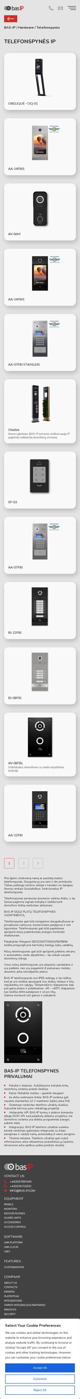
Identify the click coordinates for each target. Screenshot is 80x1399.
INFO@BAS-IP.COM (22, 1191)
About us (10, 1283)
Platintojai (11, 1296)
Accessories (12, 1222)
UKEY (7, 1251)
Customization (14, 1267)
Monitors (10, 1209)
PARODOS (10, 1309)
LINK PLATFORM (13, 1242)
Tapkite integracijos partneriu (25, 1305)
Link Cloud (11, 1247)
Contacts (10, 1287)
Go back (10, 18)
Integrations (13, 1300)
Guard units (12, 1217)
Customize (40, 1379)
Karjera (9, 1291)
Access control (15, 1227)
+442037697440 (20, 1182)
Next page (38, 863)
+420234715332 (20, 1186)
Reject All (40, 1390)
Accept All (40, 1368)
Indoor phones (14, 1213)
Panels (8, 1204)
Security (10, 1314)
